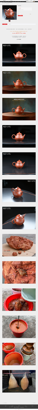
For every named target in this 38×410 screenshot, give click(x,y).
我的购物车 (27, 0)
